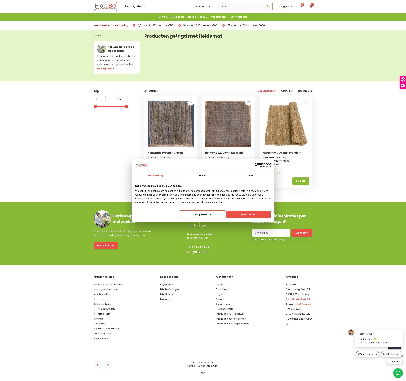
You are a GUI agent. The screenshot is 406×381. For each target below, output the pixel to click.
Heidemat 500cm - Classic (165, 152)
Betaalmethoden (103, 304)
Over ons (99, 299)
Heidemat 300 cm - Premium (282, 152)
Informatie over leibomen (230, 313)
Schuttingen (218, 16)
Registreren (166, 284)
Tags (98, 35)
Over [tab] (250, 175)
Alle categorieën (133, 6)
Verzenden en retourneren (108, 284)
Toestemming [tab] (155, 175)
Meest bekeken (266, 91)
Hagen (192, 16)
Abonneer (302, 232)
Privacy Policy (101, 338)
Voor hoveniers (102, 294)
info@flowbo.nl (197, 252)
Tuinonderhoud (238, 16)
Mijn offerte (166, 299)
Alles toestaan (248, 214)
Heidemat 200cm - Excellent (224, 152)
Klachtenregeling (103, 333)
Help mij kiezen (105, 245)
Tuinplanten (177, 16)
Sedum (204, 16)
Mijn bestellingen (169, 289)
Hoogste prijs (305, 91)
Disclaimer (99, 323)
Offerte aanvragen (104, 309)
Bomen (163, 16)
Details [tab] (203, 175)
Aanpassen (201, 214)
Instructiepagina (103, 313)
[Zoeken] (269, 6)
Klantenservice (202, 6)
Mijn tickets (166, 294)
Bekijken (301, 181)
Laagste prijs (287, 91)
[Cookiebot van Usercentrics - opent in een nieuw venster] (257, 165)
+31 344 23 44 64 (198, 247)
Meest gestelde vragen (106, 289)
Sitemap (98, 318)
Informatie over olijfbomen (231, 318)
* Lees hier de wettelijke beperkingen (269, 239)
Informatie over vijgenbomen (232, 323)
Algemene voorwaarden (107, 328)
